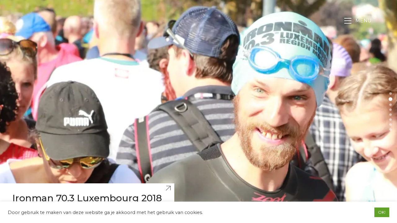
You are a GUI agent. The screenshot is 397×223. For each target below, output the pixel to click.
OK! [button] (382, 212)
